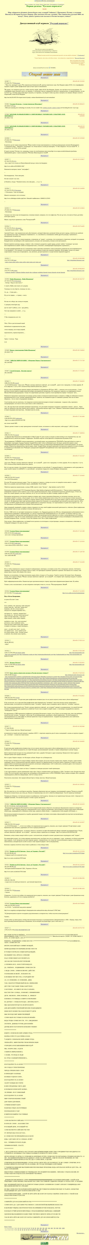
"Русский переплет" (58, 23)
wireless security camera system (51, 107)
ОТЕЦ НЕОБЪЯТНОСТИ (22, 929)
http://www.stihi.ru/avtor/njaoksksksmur (73, 593)
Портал (26, 4)
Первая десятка (46, 4)
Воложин (17, 83)
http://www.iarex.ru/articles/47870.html (73, 853)
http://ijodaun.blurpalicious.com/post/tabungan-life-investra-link (60, 678)
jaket (14, 260)
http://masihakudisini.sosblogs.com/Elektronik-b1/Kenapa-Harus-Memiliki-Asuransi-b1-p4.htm (31, 676)
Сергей (16, 383)
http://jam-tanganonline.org (74, 654)
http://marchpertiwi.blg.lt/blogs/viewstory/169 (42, 680)
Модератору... (81, 1233)
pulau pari (38, 262)
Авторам (37, 4)
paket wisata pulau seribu (12, 262)
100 (38, 1228)
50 (27, 1228)
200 (41, 1228)
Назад (6, 1226)
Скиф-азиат (18, 418)
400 (46, 1228)
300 (43, 1228)
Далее (10, 1226)
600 (52, 1228)
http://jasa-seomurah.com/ (12, 654)
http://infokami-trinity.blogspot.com (74, 675)
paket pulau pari (30, 262)
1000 (63, 1228)
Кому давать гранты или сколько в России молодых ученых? (47, 16)
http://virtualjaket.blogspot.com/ (75, 260)
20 (20, 1228)
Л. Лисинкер (17, 228)
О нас (34, 4)
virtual (15, 270)
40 (25, 1228)
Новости (41, 4)
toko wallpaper (33, 272)
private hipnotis (61, 272)
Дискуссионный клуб (54, 4)
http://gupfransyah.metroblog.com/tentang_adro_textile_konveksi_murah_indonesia (50, 683)
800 (57, 1228)
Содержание (30, 4)
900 (60, 1228)
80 (33, 1228)
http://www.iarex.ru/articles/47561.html (73, 866)
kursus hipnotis (52, 272)
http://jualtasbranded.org (60, 654)
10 (18, 1228)
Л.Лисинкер (17, 190)
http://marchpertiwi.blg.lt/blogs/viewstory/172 (16, 680)
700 (54, 1228)
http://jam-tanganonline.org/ (76, 652)
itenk (15, 675)
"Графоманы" (81, 55)
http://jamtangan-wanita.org (27, 654)
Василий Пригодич (79, 58)
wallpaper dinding (10, 272)
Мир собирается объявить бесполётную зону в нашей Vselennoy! (32, 12)
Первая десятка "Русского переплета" (44, 6)
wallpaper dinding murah (22, 272)
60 (29, 1228)
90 (35, 1228)
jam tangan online (20, 652)
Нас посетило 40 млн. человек (46, 14)
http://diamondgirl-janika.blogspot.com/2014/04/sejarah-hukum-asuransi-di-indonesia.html (29, 686)
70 (31, 1228)
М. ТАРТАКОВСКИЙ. (20, 806)
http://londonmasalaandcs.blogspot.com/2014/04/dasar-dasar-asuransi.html (56, 684)
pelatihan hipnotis (43, 272)
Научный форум (61, 4)
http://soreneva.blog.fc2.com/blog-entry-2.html (31, 687)
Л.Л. (14, 161)
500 (49, 1228)
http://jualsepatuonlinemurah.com (44, 654)
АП (14, 853)
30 (23, 1228)
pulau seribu (22, 262)
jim (14, 106)
